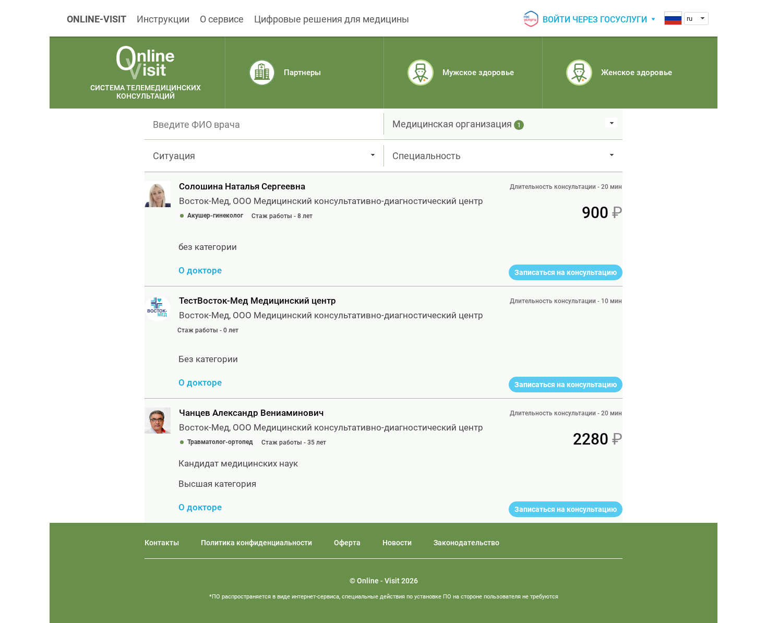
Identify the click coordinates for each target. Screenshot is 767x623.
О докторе (200, 270)
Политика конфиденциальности (256, 542)
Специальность (426, 155)
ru (689, 18)
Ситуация (174, 155)
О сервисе (222, 19)
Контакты (162, 542)
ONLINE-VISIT (96, 19)
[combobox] (696, 18)
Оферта (347, 542)
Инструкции (163, 19)
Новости (397, 542)
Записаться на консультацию (565, 272)
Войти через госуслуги (595, 20)
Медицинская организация (456, 123)
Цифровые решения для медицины (331, 19)
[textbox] (264, 124)
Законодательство (466, 542)
